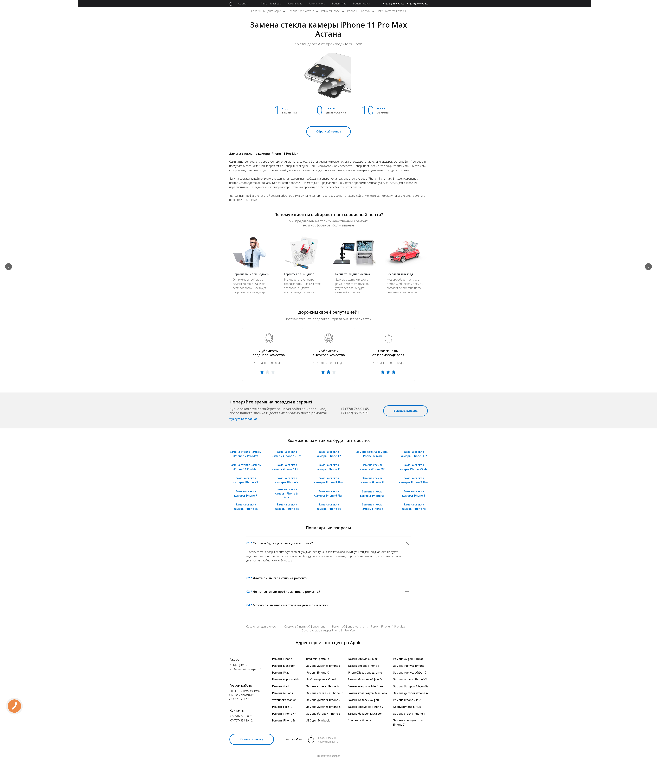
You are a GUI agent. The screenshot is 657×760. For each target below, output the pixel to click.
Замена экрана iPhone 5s (322, 686)
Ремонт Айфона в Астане (348, 626)
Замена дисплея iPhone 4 (410, 693)
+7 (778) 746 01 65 (354, 408)
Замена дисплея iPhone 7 (323, 700)
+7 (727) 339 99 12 (393, 3)
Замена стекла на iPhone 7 (365, 707)
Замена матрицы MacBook (365, 686)
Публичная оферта (328, 755)
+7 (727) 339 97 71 (354, 412)
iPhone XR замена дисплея (365, 672)
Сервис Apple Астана (301, 11)
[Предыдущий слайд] (8, 266)
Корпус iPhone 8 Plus (407, 707)
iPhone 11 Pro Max (358, 11)
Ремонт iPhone (330, 11)
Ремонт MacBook (283, 666)
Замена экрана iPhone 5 (363, 666)
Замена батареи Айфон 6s (365, 679)
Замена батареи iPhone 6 (323, 713)
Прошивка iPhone (359, 720)
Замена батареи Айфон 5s (410, 686)
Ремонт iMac (280, 672)
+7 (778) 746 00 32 (417, 3)
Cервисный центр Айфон (262, 626)
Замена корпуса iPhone (408, 666)
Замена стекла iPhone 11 (410, 713)
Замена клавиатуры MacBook (367, 693)
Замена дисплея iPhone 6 (323, 666)
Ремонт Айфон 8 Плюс (408, 659)
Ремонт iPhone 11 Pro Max (388, 626)
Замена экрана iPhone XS (410, 679)
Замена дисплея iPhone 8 (323, 707)
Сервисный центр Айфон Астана (304, 626)
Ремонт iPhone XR (284, 713)
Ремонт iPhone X (317, 672)
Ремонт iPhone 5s (284, 720)
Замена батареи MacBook (364, 713)
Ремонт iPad (280, 686)
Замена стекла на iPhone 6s (324, 693)
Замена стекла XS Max (362, 659)
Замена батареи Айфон (363, 700)
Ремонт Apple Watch (285, 679)
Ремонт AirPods (282, 693)
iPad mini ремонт (317, 659)
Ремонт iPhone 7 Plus (407, 700)
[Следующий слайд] (648, 266)
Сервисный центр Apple (266, 11)
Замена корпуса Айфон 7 (409, 672)
